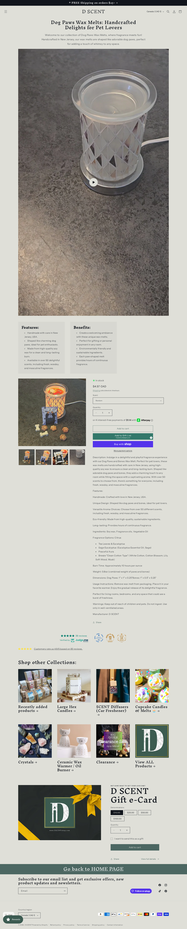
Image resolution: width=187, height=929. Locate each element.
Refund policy (55, 925)
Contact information (115, 925)
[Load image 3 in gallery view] (60, 457)
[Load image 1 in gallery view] (26, 457)
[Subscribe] (64, 891)
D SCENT (28, 925)
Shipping (96, 390)
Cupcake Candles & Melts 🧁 (151, 709)
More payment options (123, 451)
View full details (148, 859)
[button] (6, 12)
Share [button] (98, 622)
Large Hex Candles (67, 709)
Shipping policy (98, 925)
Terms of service (83, 925)
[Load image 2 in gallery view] (43, 457)
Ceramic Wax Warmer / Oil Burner (69, 766)
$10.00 (116, 812)
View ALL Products (144, 764)
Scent (95, 395)
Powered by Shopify (40, 925)
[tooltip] (151, 438)
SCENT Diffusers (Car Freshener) (112, 710)
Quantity (96, 407)
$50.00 (144, 812)
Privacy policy (68, 925)
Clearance (105, 762)
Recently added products (33, 709)
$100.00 (117, 819)
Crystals (26, 762)
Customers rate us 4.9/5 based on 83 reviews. (58, 648)
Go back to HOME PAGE (93, 868)
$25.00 (130, 812)
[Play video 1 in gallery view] (77, 457)
